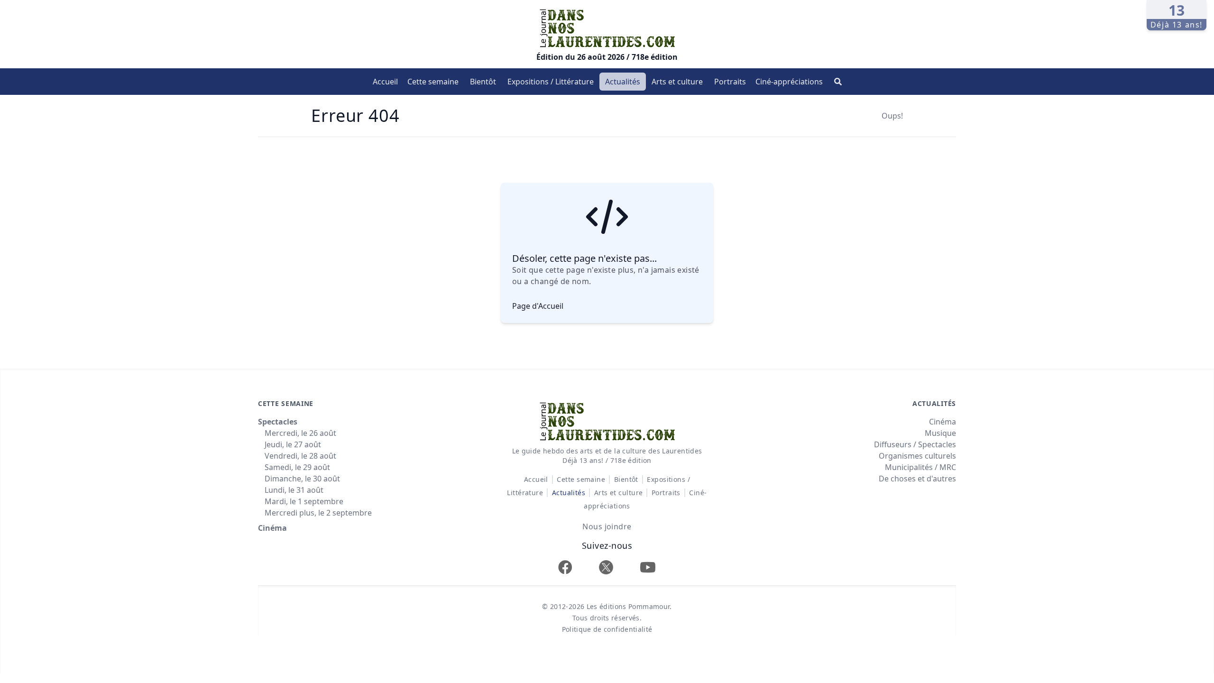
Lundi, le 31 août (294, 490)
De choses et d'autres (917, 478)
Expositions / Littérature (550, 81)
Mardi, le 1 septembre (304, 501)
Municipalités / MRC (920, 467)
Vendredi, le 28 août (300, 456)
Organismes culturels (917, 456)
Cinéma (272, 528)
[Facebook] (565, 567)
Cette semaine (433, 81)
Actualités (622, 81)
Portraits (730, 81)
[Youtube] (648, 567)
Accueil (385, 81)
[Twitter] (606, 567)
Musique (940, 433)
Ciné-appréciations (789, 81)
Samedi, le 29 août (297, 467)
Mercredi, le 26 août (300, 433)
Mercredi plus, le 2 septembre (318, 513)
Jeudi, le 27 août (293, 444)
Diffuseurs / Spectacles (915, 444)
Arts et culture (677, 81)
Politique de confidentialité (607, 629)
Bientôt (483, 81)
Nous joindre (606, 526)
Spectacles (277, 421)
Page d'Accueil (537, 306)
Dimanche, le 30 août (302, 478)
